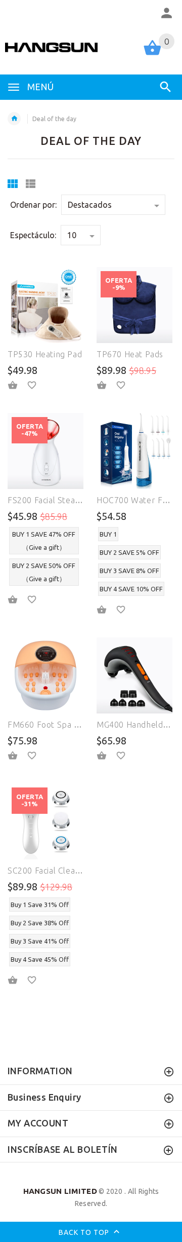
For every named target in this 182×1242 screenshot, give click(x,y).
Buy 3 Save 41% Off (40, 941)
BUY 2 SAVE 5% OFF (129, 552)
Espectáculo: (33, 235)
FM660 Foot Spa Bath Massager (70, 724)
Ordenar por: (33, 204)
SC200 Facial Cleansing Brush (64, 870)
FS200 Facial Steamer (49, 500)
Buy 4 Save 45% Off (40, 959)
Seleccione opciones (19, 600)
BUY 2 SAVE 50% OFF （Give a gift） (43, 572)
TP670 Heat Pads (130, 354)
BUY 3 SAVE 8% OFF (129, 570)
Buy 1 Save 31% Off (40, 904)
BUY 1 (108, 534)
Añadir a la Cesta (19, 385)
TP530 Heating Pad (45, 354)
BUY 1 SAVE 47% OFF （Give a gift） (43, 541)
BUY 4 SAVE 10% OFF (131, 588)
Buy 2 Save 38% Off (40, 922)
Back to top (85, 1232)
